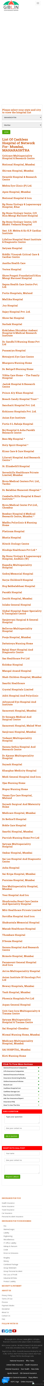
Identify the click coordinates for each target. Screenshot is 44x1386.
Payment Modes (8, 1305)
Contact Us (6, 1316)
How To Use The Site (12, 1105)
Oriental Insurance (12, 1369)
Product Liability (10, 1281)
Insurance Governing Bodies (15, 1078)
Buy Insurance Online (12, 1095)
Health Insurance (8, 1203)
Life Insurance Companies (14, 1071)
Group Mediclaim (10, 1268)
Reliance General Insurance (16, 1377)
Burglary (7, 1258)
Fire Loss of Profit (10, 1275)
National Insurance (17, 1361)
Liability (6, 1233)
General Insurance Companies (15, 1068)
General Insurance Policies (14, 1074)
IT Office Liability (10, 1243)
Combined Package (11, 1264)
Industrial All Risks (10, 1278)
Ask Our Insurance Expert (14, 1098)
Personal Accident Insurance (12, 1216)
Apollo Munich (12, 1373)
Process (5, 1302)
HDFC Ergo (15, 1381)
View (6, 132)
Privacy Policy (7, 1295)
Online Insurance (27, 1381)
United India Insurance (14, 1365)
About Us (5, 1312)
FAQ (3, 1319)
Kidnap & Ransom (10, 1246)
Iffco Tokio (30, 1361)
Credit (6, 1250)
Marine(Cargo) (9, 1229)
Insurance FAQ (9, 1102)
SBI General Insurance (28, 1373)
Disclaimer (6, 1309)
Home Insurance (8, 1206)
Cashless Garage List (12, 1091)
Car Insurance (7, 1213)
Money (6, 1261)
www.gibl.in (27, 1339)
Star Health (25, 1369)
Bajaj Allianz (33, 1377)
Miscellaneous (9, 1239)
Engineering (8, 1236)
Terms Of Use (7, 1299)
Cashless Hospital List (12, 1088)
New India (35, 1369)
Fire (5, 1226)
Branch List (8, 1085)
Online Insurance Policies (13, 1081)
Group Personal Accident (13, 1271)
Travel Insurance (8, 1210)
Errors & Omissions (11, 1253)
